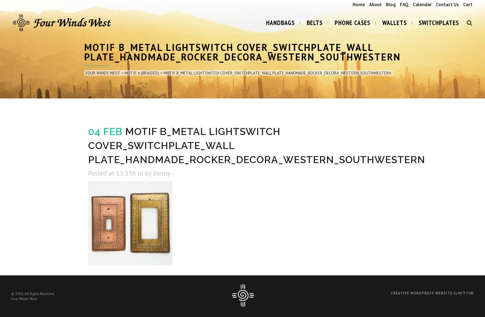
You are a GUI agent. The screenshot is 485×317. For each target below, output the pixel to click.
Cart (467, 4)
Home (359, 4)
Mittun (466, 293)
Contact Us (447, 4)
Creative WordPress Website (421, 293)
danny (161, 173)
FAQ (404, 4)
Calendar (422, 4)
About (375, 4)
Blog (391, 4)
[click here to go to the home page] (243, 305)
